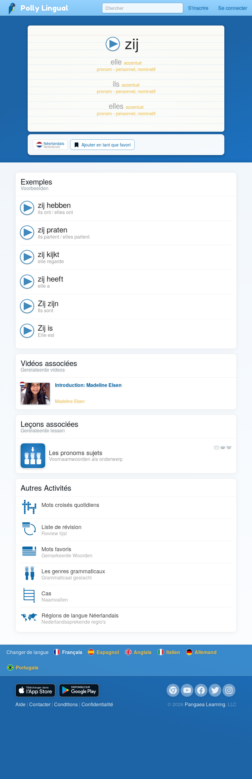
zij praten (52, 229)
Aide (20, 704)
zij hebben (54, 204)
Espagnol (107, 652)
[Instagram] (228, 690)
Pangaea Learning (205, 704)
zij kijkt (48, 253)
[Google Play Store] (79, 690)
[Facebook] (201, 690)
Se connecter (232, 7)
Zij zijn (48, 303)
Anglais (142, 652)
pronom (104, 69)
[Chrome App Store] (173, 690)
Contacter (39, 704)
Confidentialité (97, 704)
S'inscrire (198, 7)
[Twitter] (215, 690)
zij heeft (50, 278)
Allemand (205, 652)
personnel (125, 69)
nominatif (147, 69)
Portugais (26, 667)
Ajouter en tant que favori (105, 145)
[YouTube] (187, 690)
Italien (172, 652)
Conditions (66, 704)
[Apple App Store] (35, 690)
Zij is (45, 327)
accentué (133, 62)
